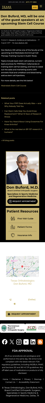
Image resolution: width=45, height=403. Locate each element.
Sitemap (38, 379)
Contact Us (10, 382)
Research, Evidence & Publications (22, 40)
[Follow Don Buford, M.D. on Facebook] (5, 342)
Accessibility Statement (29, 382)
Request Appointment (24, 201)
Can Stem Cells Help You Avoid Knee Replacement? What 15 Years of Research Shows (22, 114)
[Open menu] (41, 7)
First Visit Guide (25, 218)
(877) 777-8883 (31, 2)
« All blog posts (7, 140)
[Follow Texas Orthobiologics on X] (12, 342)
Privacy (27, 379)
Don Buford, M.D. (22, 187)
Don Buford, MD (21, 43)
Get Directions (22, 295)
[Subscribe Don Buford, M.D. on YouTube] (26, 342)
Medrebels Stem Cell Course (13, 86)
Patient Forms (24, 227)
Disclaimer (16, 379)
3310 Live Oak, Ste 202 (16, 2)
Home (5, 379)
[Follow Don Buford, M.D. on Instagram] (19, 342)
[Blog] (40, 342)
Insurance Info (24, 235)
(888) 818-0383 (24, 304)
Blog (16, 33)
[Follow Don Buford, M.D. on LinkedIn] (33, 342)
